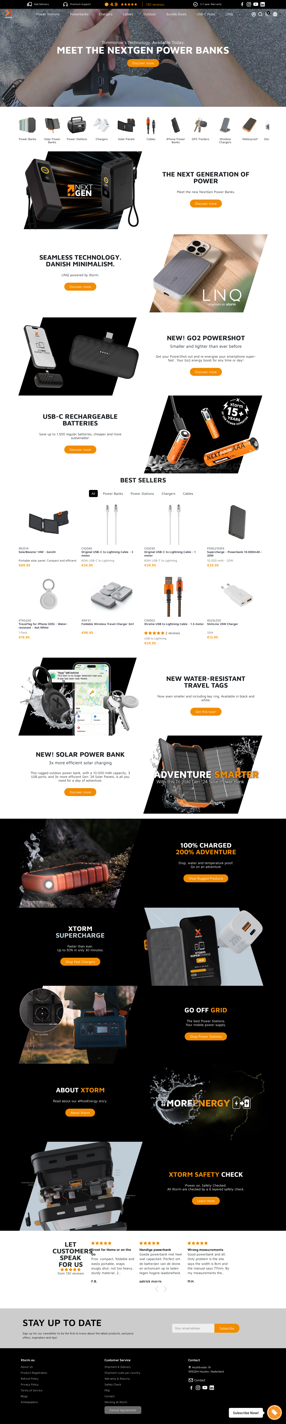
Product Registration (34, 1372)
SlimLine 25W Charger (222, 622)
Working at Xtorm (115, 1402)
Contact (109, 1396)
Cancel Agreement (123, 1410)
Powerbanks (79, 14)
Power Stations (47, 14)
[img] (71, 1269)
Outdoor (149, 14)
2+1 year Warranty (211, 4)
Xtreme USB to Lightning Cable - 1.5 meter (174, 622)
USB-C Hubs (206, 14)
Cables (128, 14)
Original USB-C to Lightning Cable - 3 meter (107, 551)
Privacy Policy (30, 1384)
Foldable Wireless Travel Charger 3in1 (107, 622)
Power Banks (113, 493)
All (93, 493)
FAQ (107, 1390)
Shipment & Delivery (117, 1367)
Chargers (105, 14)
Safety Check (112, 1384)
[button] (158, 1289)
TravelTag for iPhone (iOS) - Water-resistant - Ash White (43, 624)
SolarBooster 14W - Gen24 (37, 550)
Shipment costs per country (122, 1372)
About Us (27, 1367)
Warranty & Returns (117, 1378)
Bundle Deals (176, 14)
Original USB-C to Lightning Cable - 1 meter (170, 551)
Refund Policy (30, 1378)
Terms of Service (31, 1390)
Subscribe (227, 1328)
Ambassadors (29, 1402)
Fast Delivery (41, 4)
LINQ (229, 14)
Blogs (24, 1396)
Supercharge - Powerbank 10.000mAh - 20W (234, 551)
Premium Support (80, 4)
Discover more (143, 63)
